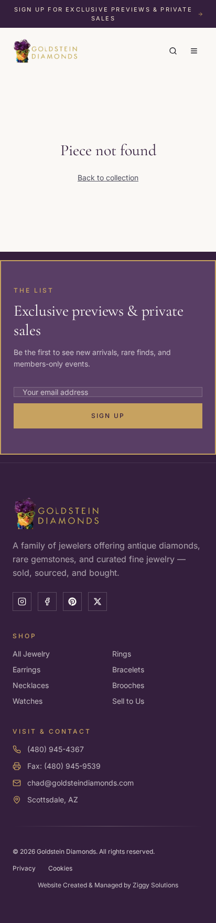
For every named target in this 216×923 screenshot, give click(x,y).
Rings (121, 653)
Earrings (26, 669)
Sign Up (108, 416)
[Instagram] (22, 601)
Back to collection (108, 177)
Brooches (128, 685)
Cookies (60, 868)
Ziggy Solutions (155, 885)
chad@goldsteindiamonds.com (80, 782)
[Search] (173, 50)
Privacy (24, 868)
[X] (97, 601)
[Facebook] (47, 601)
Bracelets (128, 669)
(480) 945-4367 (55, 749)
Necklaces (31, 685)
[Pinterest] (72, 601)
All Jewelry (31, 653)
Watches (27, 700)
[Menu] (194, 50)
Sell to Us (128, 700)
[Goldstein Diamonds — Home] (46, 50)
